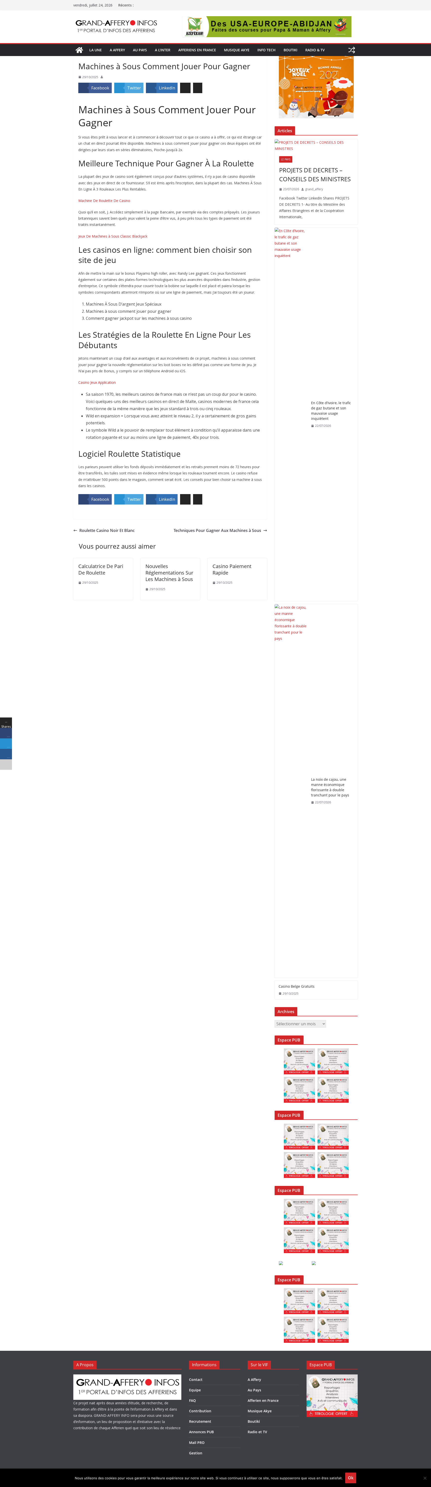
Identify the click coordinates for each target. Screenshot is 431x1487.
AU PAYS (140, 50)
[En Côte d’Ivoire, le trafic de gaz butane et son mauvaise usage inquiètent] (291, 414)
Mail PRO (197, 1442)
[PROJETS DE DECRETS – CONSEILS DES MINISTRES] (316, 145)
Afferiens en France (197, 50)
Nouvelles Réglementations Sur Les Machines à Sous (169, 572)
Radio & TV (315, 50)
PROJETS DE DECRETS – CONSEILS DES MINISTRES (315, 174)
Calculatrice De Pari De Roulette (100, 569)
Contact (196, 1379)
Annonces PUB (201, 1431)
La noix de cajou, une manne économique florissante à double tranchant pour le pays (330, 787)
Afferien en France (263, 1400)
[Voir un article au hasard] (352, 50)
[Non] (424, 1478)
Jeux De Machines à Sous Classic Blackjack (112, 236)
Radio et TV (257, 1431)
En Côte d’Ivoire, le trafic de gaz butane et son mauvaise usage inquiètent (331, 410)
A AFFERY (117, 50)
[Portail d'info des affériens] (79, 50)
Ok (350, 1478)
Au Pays (254, 1390)
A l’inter (162, 50)
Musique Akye (236, 50)
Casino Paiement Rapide (232, 569)
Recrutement (200, 1421)
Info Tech (266, 50)
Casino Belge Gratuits (297, 986)
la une (95, 50)
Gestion (195, 1453)
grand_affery (314, 189)
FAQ (192, 1400)
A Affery (254, 1379)
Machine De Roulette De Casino (104, 200)
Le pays (285, 159)
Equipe (195, 1390)
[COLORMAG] (127, 1377)
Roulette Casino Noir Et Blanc (107, 530)
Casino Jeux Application (97, 382)
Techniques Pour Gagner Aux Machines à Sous (217, 530)
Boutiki (290, 50)
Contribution (200, 1411)
